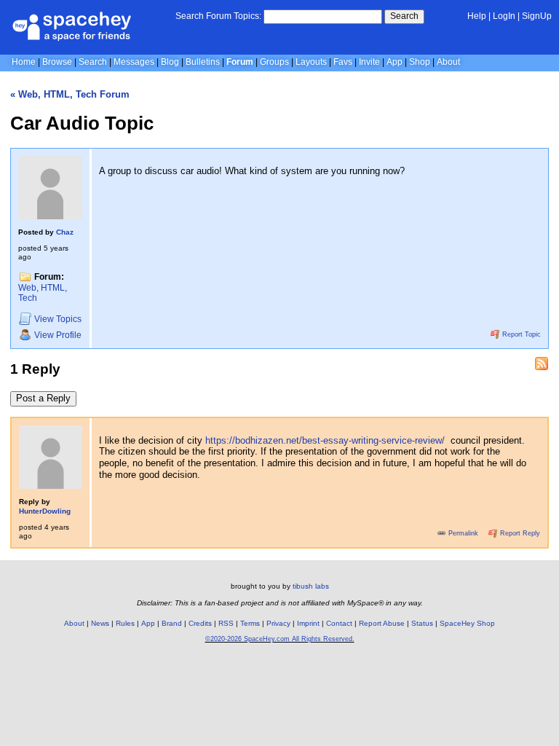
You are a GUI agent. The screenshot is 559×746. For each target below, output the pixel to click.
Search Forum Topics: (218, 16)
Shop (419, 62)
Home (24, 62)
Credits (200, 623)
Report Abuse (382, 623)
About (448, 62)
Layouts (311, 62)
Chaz (65, 232)
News (100, 623)
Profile (58, 335)
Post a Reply (43, 398)
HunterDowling (45, 511)
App (394, 62)
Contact (339, 623)
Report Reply (519, 533)
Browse (57, 62)
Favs (342, 62)
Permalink (463, 533)
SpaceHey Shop (467, 623)
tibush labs (311, 586)
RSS (226, 623)
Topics (58, 319)
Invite (369, 62)
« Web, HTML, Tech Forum (70, 94)
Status (422, 623)
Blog (170, 62)
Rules (125, 623)
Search (404, 16)
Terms (250, 623)
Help (476, 16)
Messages (134, 62)
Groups (274, 62)
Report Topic (520, 334)
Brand (172, 623)
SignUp (537, 16)
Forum (239, 62)
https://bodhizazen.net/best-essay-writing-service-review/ (325, 440)
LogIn (504, 16)
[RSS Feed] (541, 363)
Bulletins (203, 62)
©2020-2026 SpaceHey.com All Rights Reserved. (279, 639)
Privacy (278, 623)
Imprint (308, 623)
